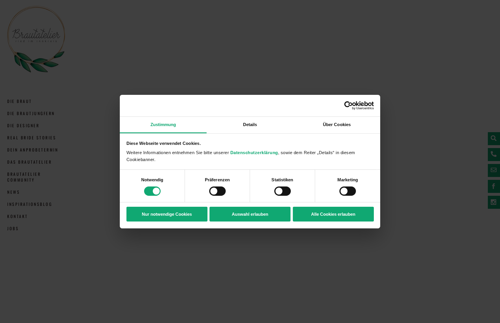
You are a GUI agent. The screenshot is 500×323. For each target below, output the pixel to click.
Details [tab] (250, 124)
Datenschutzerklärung (254, 152)
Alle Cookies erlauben (333, 214)
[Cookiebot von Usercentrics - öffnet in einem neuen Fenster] (348, 105)
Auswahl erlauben (250, 214)
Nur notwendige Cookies (167, 214)
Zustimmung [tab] (163, 124)
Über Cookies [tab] (337, 124)
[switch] (217, 191)
